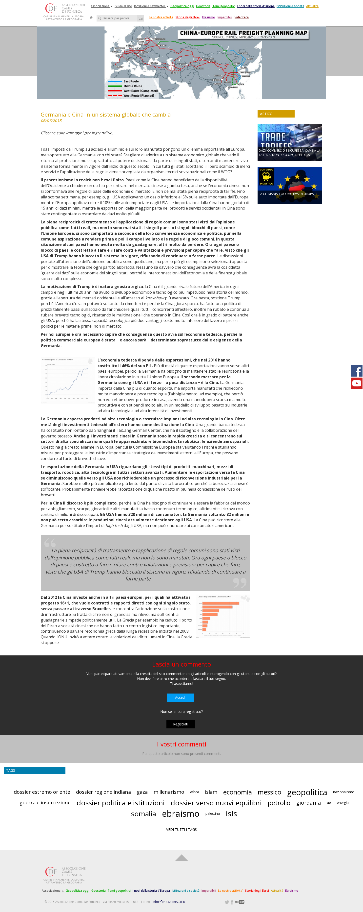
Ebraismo (208, 17)
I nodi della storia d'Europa (256, 6)
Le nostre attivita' (230, 890)
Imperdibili (225, 17)
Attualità (312, 6)
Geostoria (203, 6)
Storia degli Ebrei (188, 17)
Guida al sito (123, 6)
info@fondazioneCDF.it (169, 902)
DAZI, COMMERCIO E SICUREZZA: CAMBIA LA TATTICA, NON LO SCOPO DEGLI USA (289, 152)
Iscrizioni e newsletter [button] (150, 6)
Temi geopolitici (223, 6)
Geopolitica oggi (182, 6)
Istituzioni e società (290, 6)
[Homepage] (91, 17)
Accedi (180, 697)
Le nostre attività (161, 17)
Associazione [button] (100, 6)
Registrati (180, 724)
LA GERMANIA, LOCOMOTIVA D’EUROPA (286, 194)
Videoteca (242, 17)
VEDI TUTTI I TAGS (181, 829)
